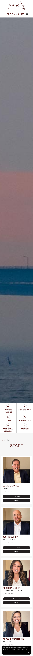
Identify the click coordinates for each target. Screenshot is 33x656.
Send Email (16, 496)
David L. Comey (11, 486)
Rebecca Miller (11, 588)
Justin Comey (10, 537)
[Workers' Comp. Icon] (25, 405)
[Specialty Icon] (25, 424)
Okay (28, 652)
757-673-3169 (15, 13)
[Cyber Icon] (8, 416)
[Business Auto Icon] (25, 416)
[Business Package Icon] (8, 405)
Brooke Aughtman (13, 639)
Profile (16, 500)
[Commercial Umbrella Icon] (8, 424)
